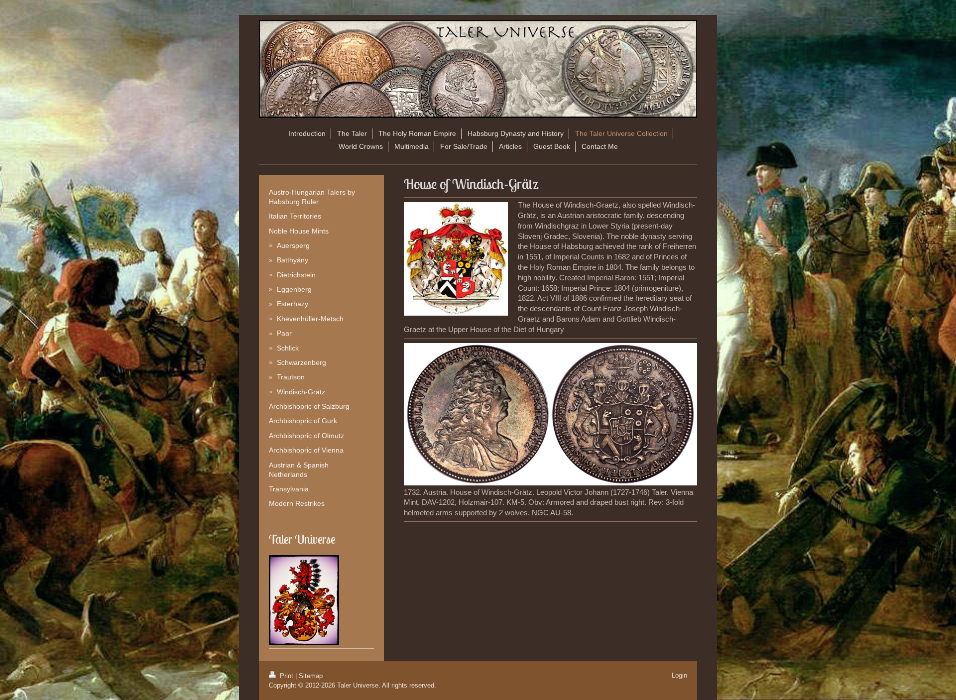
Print (286, 676)
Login (679, 675)
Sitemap (311, 676)
